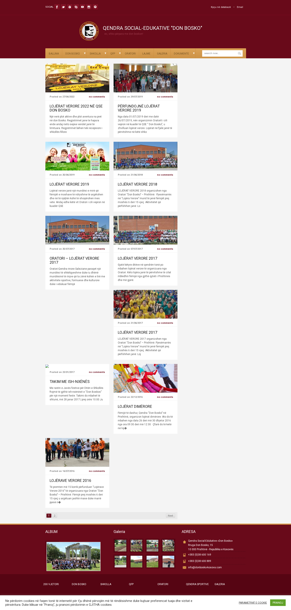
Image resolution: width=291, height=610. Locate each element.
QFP (112, 53)
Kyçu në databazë (221, 7)
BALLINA (54, 53)
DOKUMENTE (181, 53)
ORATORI (130, 53)
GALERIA (162, 53)
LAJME (146, 53)
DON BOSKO (72, 53)
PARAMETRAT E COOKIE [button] (253, 602)
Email (240, 7)
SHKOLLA (95, 53)
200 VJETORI (51, 584)
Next (170, 515)
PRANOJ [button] (278, 602)
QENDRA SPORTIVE (197, 584)
